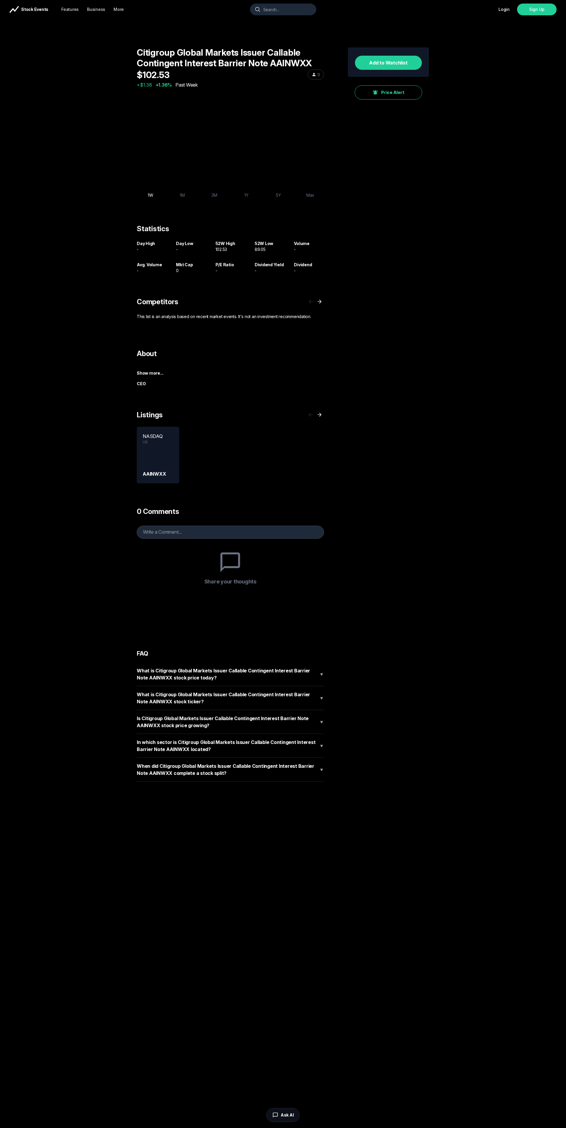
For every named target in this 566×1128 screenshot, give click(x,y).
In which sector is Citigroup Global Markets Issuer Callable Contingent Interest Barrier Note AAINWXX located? (230, 745)
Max (310, 195)
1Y (246, 195)
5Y (278, 195)
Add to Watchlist (388, 63)
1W (150, 195)
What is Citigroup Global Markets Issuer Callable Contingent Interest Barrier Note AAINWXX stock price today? (230, 674)
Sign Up (536, 9)
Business (96, 9)
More (118, 9)
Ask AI (287, 1114)
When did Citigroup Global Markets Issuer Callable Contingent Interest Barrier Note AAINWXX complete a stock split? (230, 769)
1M (182, 195)
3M (214, 195)
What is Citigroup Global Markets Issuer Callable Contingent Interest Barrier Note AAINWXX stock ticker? (230, 698)
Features (70, 9)
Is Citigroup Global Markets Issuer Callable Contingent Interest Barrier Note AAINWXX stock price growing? (230, 721)
